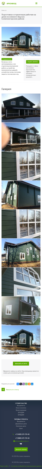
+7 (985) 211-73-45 (22, 438)
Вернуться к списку (12, 389)
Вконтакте (21, 444)
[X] (20, 384)
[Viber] (23, 384)
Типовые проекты (21, 419)
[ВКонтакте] (18, 384)
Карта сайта (4, 466)
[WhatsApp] (26, 384)
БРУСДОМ (21, 412)
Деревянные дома (21, 424)
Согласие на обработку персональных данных (26, 466)
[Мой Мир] (32, 384)
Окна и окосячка (21, 408)
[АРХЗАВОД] (3, 3)
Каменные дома (21, 426)
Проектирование (21, 410)
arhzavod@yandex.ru (22, 441)
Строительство (21, 403)
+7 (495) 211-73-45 (22, 434)
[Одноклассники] (29, 384)
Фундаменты (21, 405)
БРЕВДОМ (21, 415)
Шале (21, 428)
